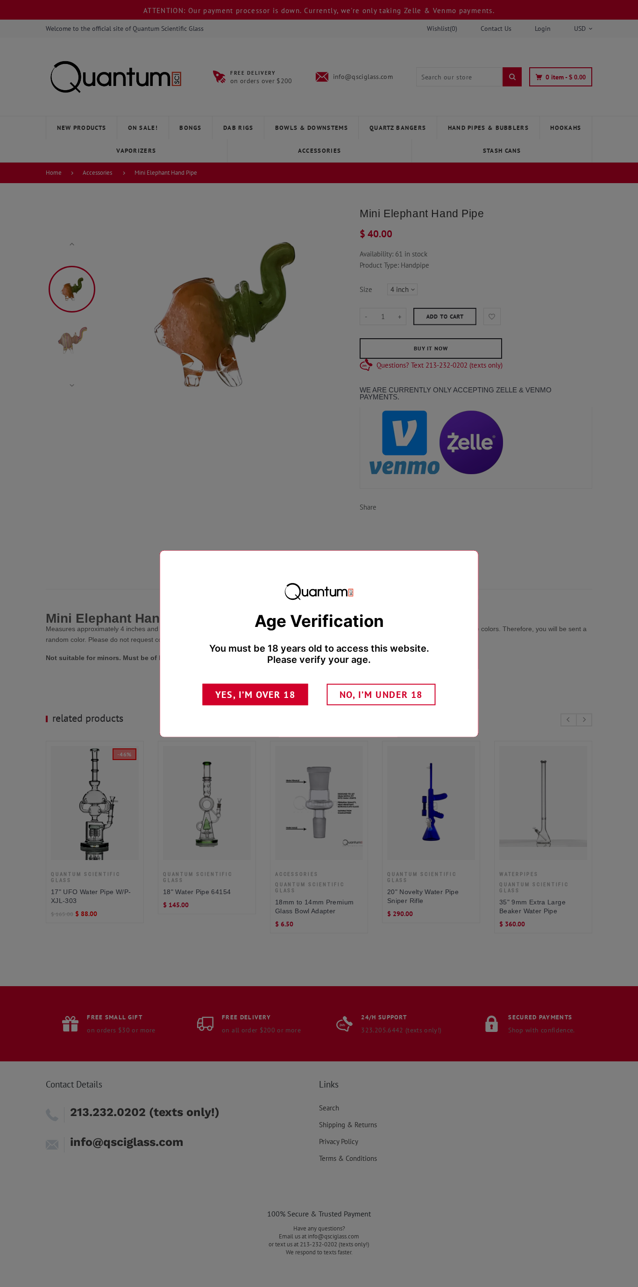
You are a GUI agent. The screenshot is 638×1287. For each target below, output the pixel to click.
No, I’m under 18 (381, 694)
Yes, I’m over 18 (255, 694)
